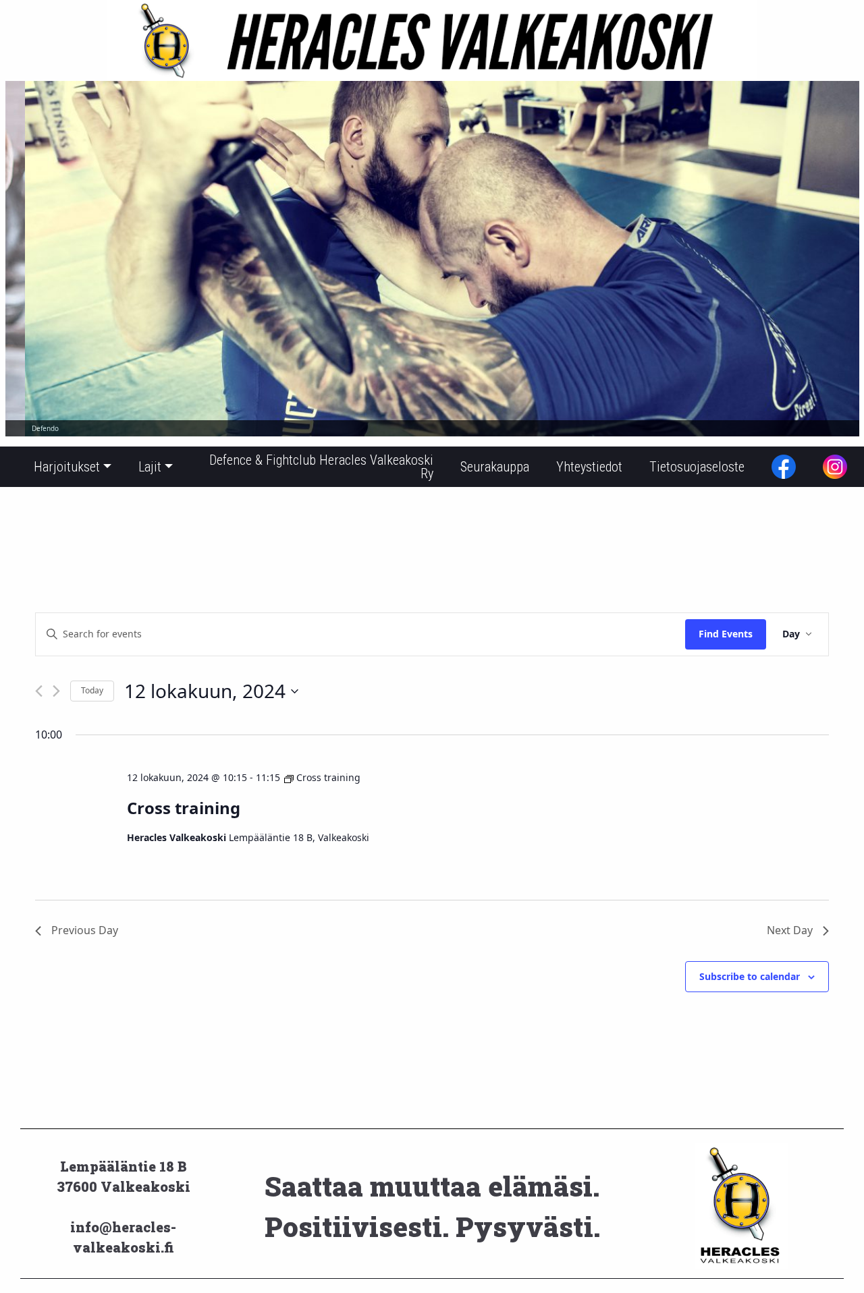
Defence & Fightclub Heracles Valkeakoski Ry (321, 467)
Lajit (149, 467)
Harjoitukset (67, 467)
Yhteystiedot (589, 467)
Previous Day (84, 930)
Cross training (183, 808)
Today (92, 690)
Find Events (726, 633)
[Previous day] (39, 691)
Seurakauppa (494, 467)
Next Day (790, 930)
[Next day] (56, 691)
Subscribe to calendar (749, 976)
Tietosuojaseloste (697, 467)
